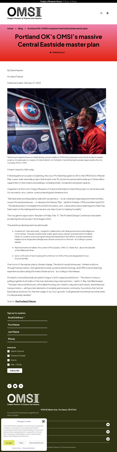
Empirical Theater (18, 355)
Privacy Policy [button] (16, 448)
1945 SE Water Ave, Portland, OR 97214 (58, 409)
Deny (21, 443)
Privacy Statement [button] (29, 448)
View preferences (36, 443)
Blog (20, 28)
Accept (9, 443)
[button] (43, 421)
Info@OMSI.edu (33, 413)
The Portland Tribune (25, 301)
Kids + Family (16, 364)
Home (10, 28)
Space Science (17, 351)
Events (14, 360)
